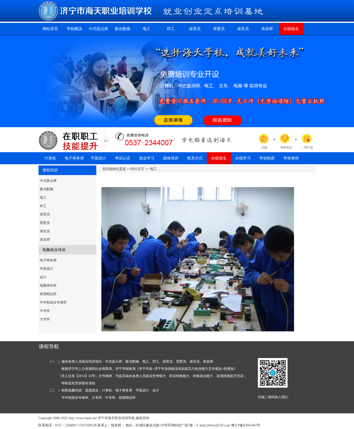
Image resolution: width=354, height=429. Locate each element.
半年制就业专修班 (53, 302)
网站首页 (50, 29)
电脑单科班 (48, 285)
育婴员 (219, 29)
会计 (43, 277)
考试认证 (122, 158)
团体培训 (170, 158)
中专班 (45, 311)
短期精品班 (48, 294)
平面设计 (98, 158)
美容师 (267, 29)
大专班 (45, 319)
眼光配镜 (122, 29)
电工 (147, 29)
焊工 (171, 29)
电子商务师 (74, 158)
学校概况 (74, 29)
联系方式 (195, 158)
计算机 (50, 158)
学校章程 (291, 158)
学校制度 (267, 158)
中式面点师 (98, 29)
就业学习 (146, 158)
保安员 (243, 29)
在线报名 (291, 29)
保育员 (195, 29)
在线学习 (243, 158)
